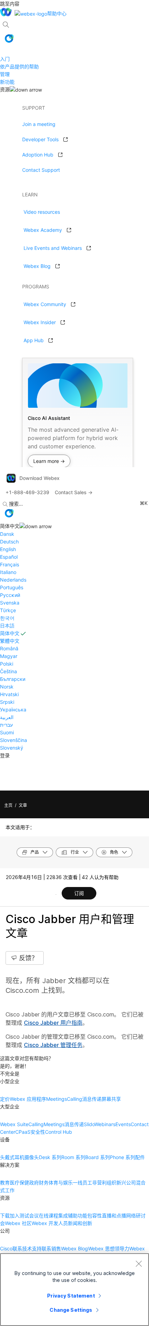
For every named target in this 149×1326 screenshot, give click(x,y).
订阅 (79, 893)
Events (123, 1124)
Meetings (56, 1099)
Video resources (42, 212)
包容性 (94, 1215)
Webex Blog (37, 266)
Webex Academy (43, 230)
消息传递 (92, 1099)
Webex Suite (14, 1124)
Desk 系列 (50, 1157)
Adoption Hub (37, 155)
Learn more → (49, 461)
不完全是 (9, 1073)
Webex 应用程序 (28, 1099)
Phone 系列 (122, 1157)
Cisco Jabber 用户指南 (53, 1022)
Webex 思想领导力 (108, 1248)
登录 (5, 755)
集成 (63, 1215)
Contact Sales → (74, 492)
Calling (74, 1099)
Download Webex (39, 478)
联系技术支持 (27, 1248)
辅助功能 (77, 1215)
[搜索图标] (6, 25)
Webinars (105, 1124)
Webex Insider (40, 322)
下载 (5, 1215)
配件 (140, 1157)
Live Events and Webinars (53, 248)
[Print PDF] (56, 894)
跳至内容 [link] (9, 4)
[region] (74, 1289)
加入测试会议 (24, 1215)
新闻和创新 (80, 1223)
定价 (5, 1099)
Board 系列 (97, 1157)
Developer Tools (40, 139)
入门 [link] (5, 59)
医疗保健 (19, 1182)
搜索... (16, 504)
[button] (9, 38)
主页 (8, 805)
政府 (34, 1182)
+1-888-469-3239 (27, 492)
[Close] (138, 1263)
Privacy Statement (71, 1296)
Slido (89, 1124)
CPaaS (22, 1132)
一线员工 (82, 1182)
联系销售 (51, 1248)
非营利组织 (104, 1182)
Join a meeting (38, 124)
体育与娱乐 (61, 1182)
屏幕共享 (111, 1099)
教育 (5, 1182)
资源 (5, 89)
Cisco (6, 1248)
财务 (44, 1182)
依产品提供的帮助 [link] (19, 66)
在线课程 (48, 1215)
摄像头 (31, 1157)
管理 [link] (5, 74)
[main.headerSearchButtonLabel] (6, 22)
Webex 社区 (18, 1223)
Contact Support (41, 170)
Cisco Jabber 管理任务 (53, 1044)
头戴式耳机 (12, 1157)
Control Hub (58, 1132)
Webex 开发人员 (50, 1223)
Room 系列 (73, 1157)
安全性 (37, 1132)
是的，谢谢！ (14, 1066)
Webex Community (45, 304)
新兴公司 (126, 1182)
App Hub (34, 340)
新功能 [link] (7, 82)
